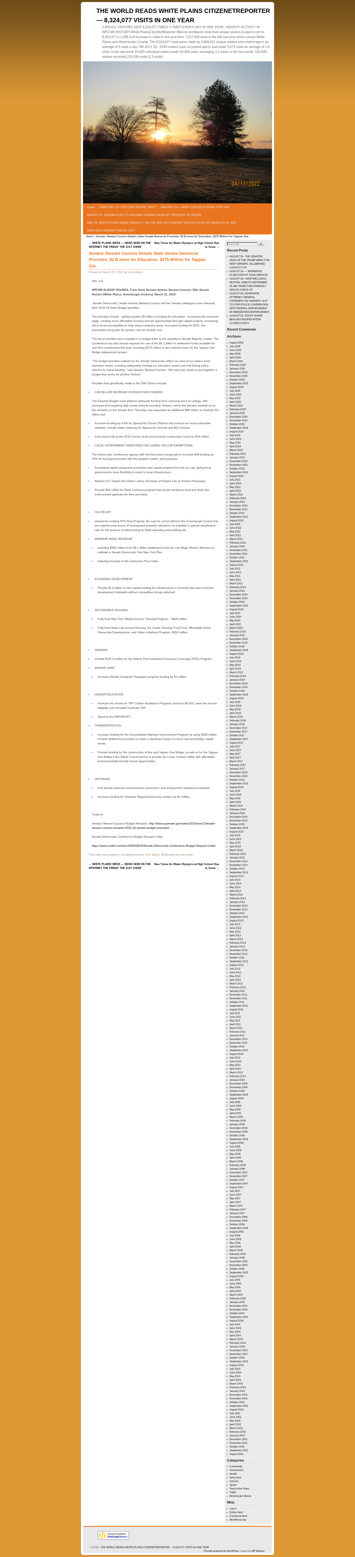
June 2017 (235, 750)
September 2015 (238, 828)
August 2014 (236, 876)
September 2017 (238, 739)
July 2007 (234, 1191)
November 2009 (238, 1087)
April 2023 (235, 490)
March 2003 (236, 1383)
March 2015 (236, 850)
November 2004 (238, 1309)
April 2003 (235, 1380)
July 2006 (234, 1235)
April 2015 (235, 846)
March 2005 (236, 1294)
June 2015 (235, 839)
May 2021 (235, 576)
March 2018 (236, 716)
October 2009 (237, 1091)
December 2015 (238, 816)
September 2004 (238, 1317)
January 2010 (237, 1079)
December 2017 (238, 728)
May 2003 (235, 1376)
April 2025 (235, 402)
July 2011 (234, 1013)
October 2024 (237, 424)
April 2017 (235, 757)
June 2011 (235, 1016)
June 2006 (235, 1239)
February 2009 (237, 1120)
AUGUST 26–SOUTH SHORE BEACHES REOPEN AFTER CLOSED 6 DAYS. (246, 319)
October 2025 (237, 379)
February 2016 (237, 809)
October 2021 (237, 557)
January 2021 (237, 590)
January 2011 (237, 1035)
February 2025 (237, 409)
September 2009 (238, 1094)
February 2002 (237, 1431)
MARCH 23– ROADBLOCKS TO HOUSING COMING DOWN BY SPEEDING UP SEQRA (144, 215)
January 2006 (237, 1257)
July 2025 (234, 390)
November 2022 (238, 509)
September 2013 (238, 916)
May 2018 (235, 709)
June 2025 (235, 394)
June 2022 (235, 527)
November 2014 (238, 865)
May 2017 (235, 753)
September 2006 (238, 1228)
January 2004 (237, 1346)
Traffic (232, 1492)
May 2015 (235, 842)
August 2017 (236, 742)
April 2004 (235, 1335)
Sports (233, 1485)
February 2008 (237, 1165)
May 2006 (235, 1242)
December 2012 (238, 950)
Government (236, 1470)
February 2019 (237, 676)
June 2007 (235, 1194)
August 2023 (236, 476)
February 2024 (237, 453)
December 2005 (238, 1261)
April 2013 (235, 935)
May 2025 (235, 398)
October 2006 (237, 1224)
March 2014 (236, 894)
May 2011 (234, 1020)
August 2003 (236, 1365)
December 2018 (238, 683)
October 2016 (237, 779)
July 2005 (234, 1280)
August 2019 (236, 653)
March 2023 (236, 494)
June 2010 (235, 1061)
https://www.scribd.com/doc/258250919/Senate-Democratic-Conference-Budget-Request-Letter (154, 845)
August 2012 (236, 965)
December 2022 (238, 505)
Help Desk (235, 1477)
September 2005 (238, 1272)
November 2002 (238, 1398)
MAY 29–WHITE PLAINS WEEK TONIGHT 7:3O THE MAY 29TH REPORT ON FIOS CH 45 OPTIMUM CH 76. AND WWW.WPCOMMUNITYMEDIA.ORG (161, 226)
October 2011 (236, 1002)
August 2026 (236, 342)
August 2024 (236, 431)
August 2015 (236, 831)
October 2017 (237, 735)
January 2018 (237, 724)
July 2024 (234, 435)
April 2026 (235, 357)
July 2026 (234, 346)
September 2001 (238, 1450)
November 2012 (238, 954)
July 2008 (234, 1146)
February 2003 (237, 1387)
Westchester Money (240, 1496)
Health (233, 1473)
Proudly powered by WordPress (221, 1551)
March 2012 (236, 983)
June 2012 (235, 972)
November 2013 (238, 909)
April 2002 (235, 1424)
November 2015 (238, 820)
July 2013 (234, 924)
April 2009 (235, 1113)
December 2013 (238, 905)
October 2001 (237, 1446)
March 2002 (236, 1428)
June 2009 (235, 1105)
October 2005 (237, 1268)
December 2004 (238, 1305)
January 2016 (237, 813)
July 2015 (234, 835)
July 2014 (234, 879)
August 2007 (236, 1187)
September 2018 (238, 694)
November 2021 (238, 553)
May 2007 (235, 1198)
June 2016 (235, 794)
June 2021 (235, 572)
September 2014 (238, 872)
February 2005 (237, 1298)
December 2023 (238, 461)
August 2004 (236, 1320)
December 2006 (238, 1217)
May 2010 (235, 1065)
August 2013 (236, 920)
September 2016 (238, 783)
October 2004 (237, 1313)
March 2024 (236, 450)
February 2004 (237, 1343)
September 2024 (238, 427)
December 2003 (238, 1350)
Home (91, 207)
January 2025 (237, 413)
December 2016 (238, 772)
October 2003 (237, 1357)
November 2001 (238, 1443)
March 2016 (236, 805)
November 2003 (238, 1354)
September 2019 (238, 650)
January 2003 (237, 1391)
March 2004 (236, 1339)
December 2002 (238, 1394)
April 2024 (235, 446)
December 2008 (238, 1128)
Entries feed (236, 1512)
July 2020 (234, 613)
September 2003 (238, 1361)
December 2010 (238, 1039)
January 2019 (237, 679)
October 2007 (237, 1180)
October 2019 (237, 646)
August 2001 (236, 1454)
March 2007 (236, 1205)
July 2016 (234, 791)
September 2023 (238, 472)
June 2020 (235, 616)
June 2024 (235, 439)
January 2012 (237, 991)
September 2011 (238, 1005)
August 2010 (236, 1054)
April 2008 (235, 1157)
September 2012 (238, 961)
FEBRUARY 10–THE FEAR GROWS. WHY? (127, 207)
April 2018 (235, 713)
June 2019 (235, 661)
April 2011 (235, 1024)
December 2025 (238, 372)
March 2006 (236, 1250)
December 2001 (238, 1439)
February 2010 (237, 1076)
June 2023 (235, 483)
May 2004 (235, 1331)
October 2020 (237, 602)
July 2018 (234, 702)
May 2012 (235, 976)
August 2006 (236, 1231)
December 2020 (238, 594)
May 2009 (235, 1109)
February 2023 (237, 498)
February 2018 (237, 720)
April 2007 (235, 1202)
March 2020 (236, 628)
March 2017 (236, 761)
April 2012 (235, 979)
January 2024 (237, 457)
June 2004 (235, 1328)
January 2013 (237, 946)
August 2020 (236, 609)
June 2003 (235, 1372)
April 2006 (235, 1246)
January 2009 (237, 1124)
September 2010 (238, 1050)
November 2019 (238, 642)
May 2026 (235, 353)
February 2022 (237, 542)
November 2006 (238, 1220)
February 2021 (237, 587)
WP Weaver (258, 1551)
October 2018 (237, 690)
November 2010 (238, 1042)
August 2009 (236, 1098)
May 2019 (235, 665)
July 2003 (234, 1368)
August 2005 (236, 1276)
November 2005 (238, 1265)
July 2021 (234, 568)
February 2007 (237, 1209)
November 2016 (238, 776)
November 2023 (238, 464)
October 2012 (237, 957)
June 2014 (235, 883)
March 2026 (236, 361)
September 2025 (238, 383)
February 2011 (237, 1031)
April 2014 (235, 891)
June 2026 (235, 350)
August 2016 (236, 787)
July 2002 (234, 1413)
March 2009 (236, 1117)
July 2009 (234, 1102)
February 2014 (237, 898)
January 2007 (237, 1213)
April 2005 (235, 1291)
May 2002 (235, 1420)
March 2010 (236, 1072)
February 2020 (237, 631)
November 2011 (238, 998)
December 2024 (238, 416)
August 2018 (236, 698)
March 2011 (236, 1028)
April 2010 (235, 1068)
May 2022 (235, 531)
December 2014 (238, 861)
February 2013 (237, 942)
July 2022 (234, 524)
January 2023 (237, 502)
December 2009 (238, 1083)
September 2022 (238, 516)
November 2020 (238, 598)
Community (235, 1466)
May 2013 (235, 931)
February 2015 (237, 853)
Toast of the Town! (239, 1488)
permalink (186, 854)
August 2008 (236, 1142)
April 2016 (235, 802)
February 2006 (237, 1254)
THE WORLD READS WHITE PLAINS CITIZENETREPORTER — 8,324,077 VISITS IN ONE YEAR (155, 1547)
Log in (232, 1508)
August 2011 (236, 1009)
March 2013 (236, 939)
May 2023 (235, 487)
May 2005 (235, 1287)
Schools (234, 1481)
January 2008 (237, 1168)
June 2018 (235, 705)
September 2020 (238, 605)
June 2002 (235, 1417)
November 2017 (238, 731)
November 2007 (238, 1176)
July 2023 (234, 479)
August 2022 (236, 520)
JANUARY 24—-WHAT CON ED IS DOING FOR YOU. (195, 207)
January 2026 (237, 368)
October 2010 (237, 1046)
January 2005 (237, 1302)
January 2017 (237, 768)
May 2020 (235, 620)
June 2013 (235, 928)
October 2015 (237, 824)
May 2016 (235, 798)
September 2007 (238, 1183)
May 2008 (235, 1154)
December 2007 (238, 1172)
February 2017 (237, 765)
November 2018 (238, 687)
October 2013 (237, 913)
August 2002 (236, 1409)
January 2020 (237, 635)
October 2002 (237, 1402)
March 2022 (236, 539)
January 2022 (237, 546)
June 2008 (235, 1150)
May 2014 (235, 887)
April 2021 (235, 579)
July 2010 (234, 1057)
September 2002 (238, 1405)
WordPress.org (237, 1519)
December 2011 (238, 994)
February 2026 (237, 364)
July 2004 (234, 1324)
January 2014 (237, 902)
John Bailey (135, 272)
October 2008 (237, 1135)
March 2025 (236, 405)
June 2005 (235, 1283)
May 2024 (235, 442)
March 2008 (236, 1161)
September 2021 (238, 561)
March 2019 (236, 672)
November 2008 (238, 1131)
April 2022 (235, 535)
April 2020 (235, 624)
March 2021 (236, 583)
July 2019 (234, 657)
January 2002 (237, 1435)
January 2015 (237, 857)
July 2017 (234, 746)
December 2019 (238, 639)
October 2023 (237, 468)
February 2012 (237, 987)
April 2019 (235, 668)
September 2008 (238, 1139)
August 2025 (236, 387)
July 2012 (234, 968)
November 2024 (238, 420)
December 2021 (238, 550)
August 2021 (236, 565)
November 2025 (238, 376)
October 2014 (237, 868)
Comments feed (238, 1516)
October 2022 (237, 513)
